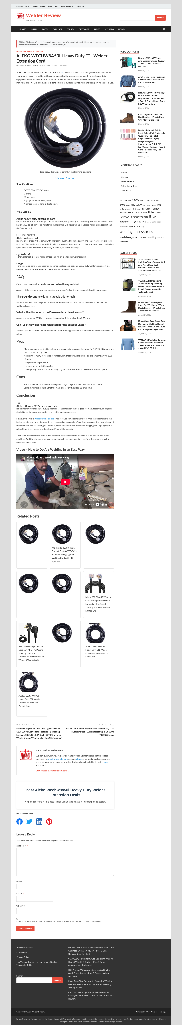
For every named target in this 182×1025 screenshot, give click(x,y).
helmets (131, 212)
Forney (70, 29)
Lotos (45, 29)
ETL (63, 72)
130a (153, 201)
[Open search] (164, 29)
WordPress (150, 1012)
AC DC (154, 205)
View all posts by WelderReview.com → (52, 770)
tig (142, 226)
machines (125, 221)
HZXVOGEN (124, 217)
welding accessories (136, 231)
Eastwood (84, 29)
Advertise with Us (67, 6)
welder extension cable (45, 418)
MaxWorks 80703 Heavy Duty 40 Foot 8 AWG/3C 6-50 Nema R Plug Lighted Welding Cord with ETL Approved (64, 554)
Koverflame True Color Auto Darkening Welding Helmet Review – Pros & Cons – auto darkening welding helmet (151, 325)
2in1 (121, 201)
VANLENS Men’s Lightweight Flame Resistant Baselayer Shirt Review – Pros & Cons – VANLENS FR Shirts (151, 344)
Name (19, 881)
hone (159, 212)
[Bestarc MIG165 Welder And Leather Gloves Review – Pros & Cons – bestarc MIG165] (128, 58)
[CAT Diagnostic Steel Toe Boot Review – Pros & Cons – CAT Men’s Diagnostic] (128, 114)
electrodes (136, 209)
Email (20, 894)
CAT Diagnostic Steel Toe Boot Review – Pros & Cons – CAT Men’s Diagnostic (151, 117)
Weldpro (109, 29)
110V (135, 200)
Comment (22, 846)
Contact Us (80, 6)
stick (137, 226)
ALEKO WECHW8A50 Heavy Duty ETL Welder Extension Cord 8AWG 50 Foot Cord (97, 651)
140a (122, 205)
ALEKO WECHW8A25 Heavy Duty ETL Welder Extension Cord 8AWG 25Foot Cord (30, 700)
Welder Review (43, 15)
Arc (159, 204)
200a (133, 205)
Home (35, 6)
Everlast (57, 29)
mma (149, 222)
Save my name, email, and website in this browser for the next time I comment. (58, 921)
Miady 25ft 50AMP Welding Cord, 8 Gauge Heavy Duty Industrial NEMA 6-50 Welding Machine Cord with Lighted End (98, 604)
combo (122, 209)
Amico (97, 29)
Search (160, 18)
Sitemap (43, 6)
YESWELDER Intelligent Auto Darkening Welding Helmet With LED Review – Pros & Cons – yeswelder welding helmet (151, 286)
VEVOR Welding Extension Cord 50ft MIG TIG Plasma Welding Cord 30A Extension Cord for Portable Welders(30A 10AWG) (31, 653)
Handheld (123, 213)
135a (157, 201)
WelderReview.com (42, 66)
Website (20, 906)
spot (131, 226)
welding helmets (55, 759)
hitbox (145, 212)
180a (128, 205)
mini (144, 221)
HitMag (162, 1012)
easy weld (128, 209)
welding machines (133, 237)
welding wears (155, 237)
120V (147, 200)
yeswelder (124, 241)
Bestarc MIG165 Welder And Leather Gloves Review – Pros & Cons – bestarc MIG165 (151, 62)
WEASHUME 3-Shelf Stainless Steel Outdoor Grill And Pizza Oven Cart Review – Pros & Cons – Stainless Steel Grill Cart (151, 265)
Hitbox (121, 29)
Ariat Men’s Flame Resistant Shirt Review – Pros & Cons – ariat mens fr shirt (151, 79)
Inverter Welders (139, 216)
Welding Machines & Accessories (29, 51)
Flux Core (145, 208)
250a (149, 205)
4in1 (129, 201)
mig (133, 221)
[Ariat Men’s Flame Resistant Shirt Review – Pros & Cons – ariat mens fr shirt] (128, 77)
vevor (147, 227)
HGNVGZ (139, 212)
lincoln (153, 216)
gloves (79, 759)
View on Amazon (65, 178)
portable (124, 226)
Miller (34, 29)
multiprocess (156, 222)
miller (139, 222)
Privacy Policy (53, 6)
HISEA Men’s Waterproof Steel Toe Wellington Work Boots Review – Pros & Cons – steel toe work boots (151, 306)
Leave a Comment (59, 66)
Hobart (22, 29)
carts (66, 759)
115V (142, 201)
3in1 (125, 201)
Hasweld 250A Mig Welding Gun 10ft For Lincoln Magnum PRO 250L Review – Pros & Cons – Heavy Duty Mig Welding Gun (151, 98)
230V (144, 205)
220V (139, 204)
